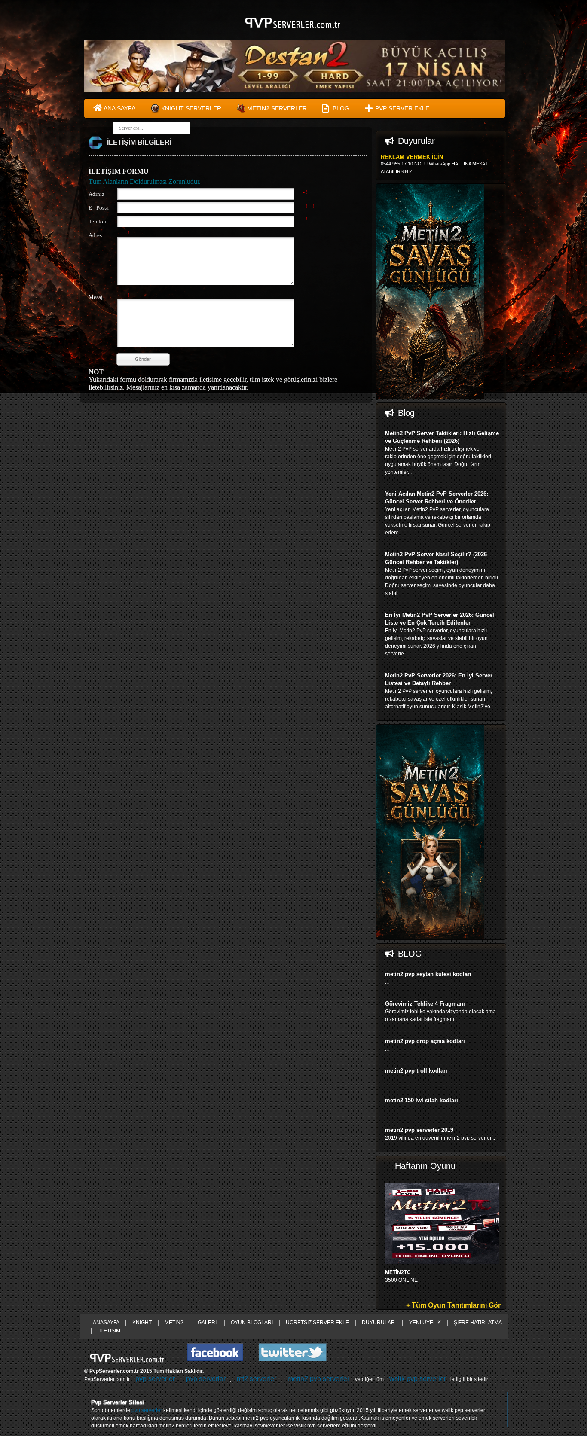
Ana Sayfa (119, 108)
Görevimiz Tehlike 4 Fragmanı (425, 1003)
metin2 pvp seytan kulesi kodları (428, 974)
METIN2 (174, 1323)
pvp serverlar (206, 1378)
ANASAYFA (106, 1323)
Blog (341, 108)
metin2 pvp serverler (318, 1378)
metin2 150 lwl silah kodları (421, 1100)
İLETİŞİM (109, 1331)
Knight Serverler (191, 108)
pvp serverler (155, 1378)
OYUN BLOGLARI (252, 1323)
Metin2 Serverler (277, 108)
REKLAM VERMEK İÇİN (412, 157)
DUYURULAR (379, 1323)
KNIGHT (142, 1323)
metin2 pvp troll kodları (416, 1070)
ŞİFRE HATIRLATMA (478, 1323)
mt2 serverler (256, 1378)
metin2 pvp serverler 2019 (419, 1130)
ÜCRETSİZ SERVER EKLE (317, 1323)
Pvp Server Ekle (402, 108)
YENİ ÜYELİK (425, 1323)
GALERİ (207, 1323)
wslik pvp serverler (417, 1378)
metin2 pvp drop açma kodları (425, 1041)
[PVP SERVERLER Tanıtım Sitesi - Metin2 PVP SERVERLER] (294, 33)
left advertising (40, 718)
